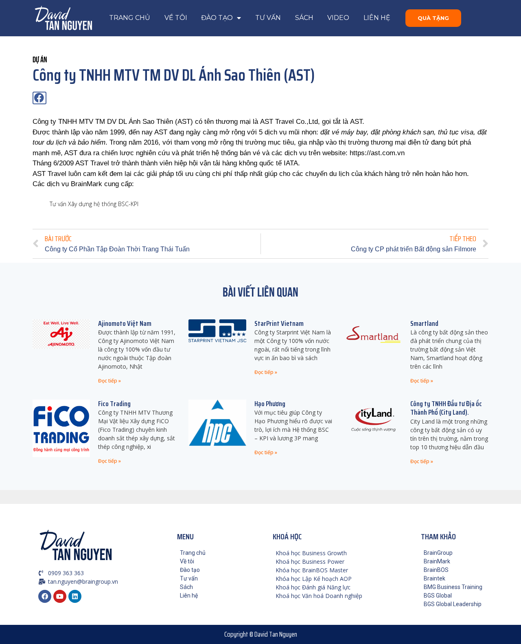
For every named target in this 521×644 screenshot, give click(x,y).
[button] (433, 18)
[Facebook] (44, 596)
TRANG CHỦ (129, 18)
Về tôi (175, 18)
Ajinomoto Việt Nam (124, 323)
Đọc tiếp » (109, 380)
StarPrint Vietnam (279, 323)
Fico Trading (114, 403)
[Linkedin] (74, 596)
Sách (304, 18)
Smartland (424, 323)
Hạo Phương (269, 403)
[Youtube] (59, 596)
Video (338, 18)
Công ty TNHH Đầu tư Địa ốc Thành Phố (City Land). (446, 408)
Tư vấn (268, 18)
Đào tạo (217, 18)
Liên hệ (376, 18)
